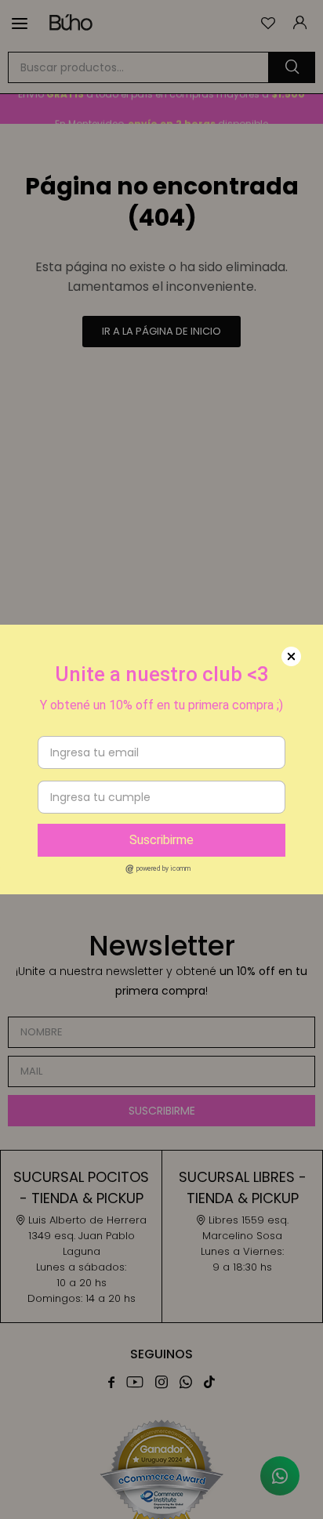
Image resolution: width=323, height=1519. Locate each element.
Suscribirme (161, 839)
